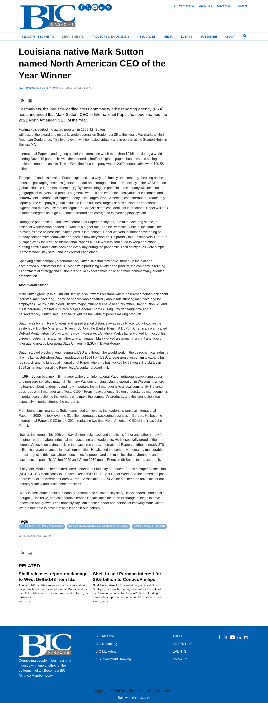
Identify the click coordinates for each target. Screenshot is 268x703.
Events (186, 36)
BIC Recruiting (106, 644)
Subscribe (208, 36)
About (230, 36)
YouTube (232, 637)
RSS (23, 100)
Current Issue (184, 6)
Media (168, 36)
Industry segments (38, 36)
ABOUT (178, 636)
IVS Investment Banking (113, 659)
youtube (95, 7)
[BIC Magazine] (47, 17)
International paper (149, 526)
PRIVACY (180, 659)
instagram (108, 7)
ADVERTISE (182, 644)
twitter (88, 7)
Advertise (224, 6)
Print (29, 100)
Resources (146, 36)
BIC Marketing (106, 651)
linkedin (101, 7)
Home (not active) (12, 36)
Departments (73, 36)
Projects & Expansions (110, 36)
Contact (241, 6)
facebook (81, 7)
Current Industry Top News (42, 526)
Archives (205, 6)
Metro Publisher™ (141, 698)
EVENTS (179, 651)
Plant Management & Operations (38, 88)
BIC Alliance (104, 636)
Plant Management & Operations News (98, 526)
